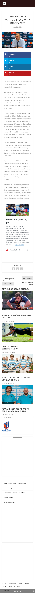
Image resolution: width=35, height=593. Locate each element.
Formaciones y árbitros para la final (14, 492)
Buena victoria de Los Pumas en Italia (15, 483)
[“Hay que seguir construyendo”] (17, 332)
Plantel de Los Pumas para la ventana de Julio (17, 378)
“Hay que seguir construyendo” (10, 347)
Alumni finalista (8, 497)
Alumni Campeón (9, 488)
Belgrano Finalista (9, 502)
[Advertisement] (17, 458)
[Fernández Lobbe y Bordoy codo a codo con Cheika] (17, 394)
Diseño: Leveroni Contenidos (11, 586)
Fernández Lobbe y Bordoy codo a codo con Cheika (15, 410)
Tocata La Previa (23, 583)
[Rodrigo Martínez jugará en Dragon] (17, 300)
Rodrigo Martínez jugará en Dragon (16, 316)
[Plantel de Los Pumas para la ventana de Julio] (17, 363)
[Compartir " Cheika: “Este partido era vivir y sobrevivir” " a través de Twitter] (17, 269)
